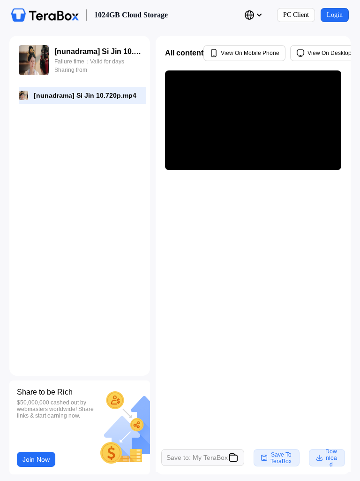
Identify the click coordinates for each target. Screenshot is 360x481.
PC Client (296, 14)
